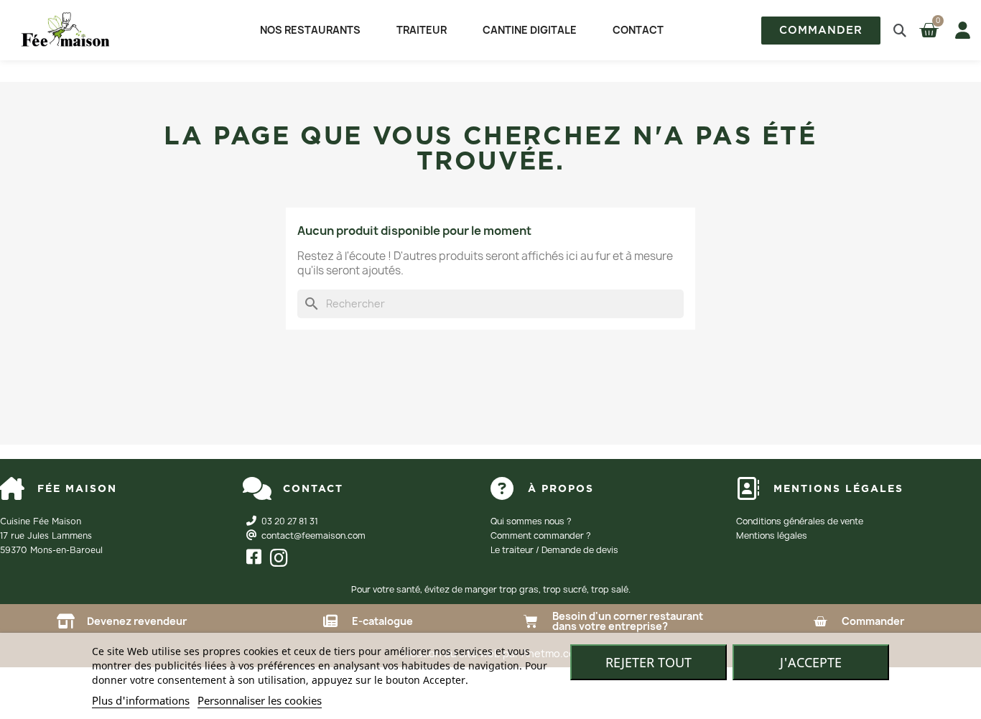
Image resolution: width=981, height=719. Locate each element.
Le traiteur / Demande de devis (554, 550)
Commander (873, 621)
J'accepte (811, 662)
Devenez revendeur (137, 621)
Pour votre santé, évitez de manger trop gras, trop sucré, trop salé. (491, 589)
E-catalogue (382, 621)
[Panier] (930, 30)
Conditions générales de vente (799, 521)
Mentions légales (771, 535)
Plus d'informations (141, 700)
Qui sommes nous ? (531, 521)
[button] (820, 31)
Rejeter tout (648, 662)
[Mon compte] (959, 30)
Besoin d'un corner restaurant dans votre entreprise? (627, 621)
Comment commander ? (540, 535)
